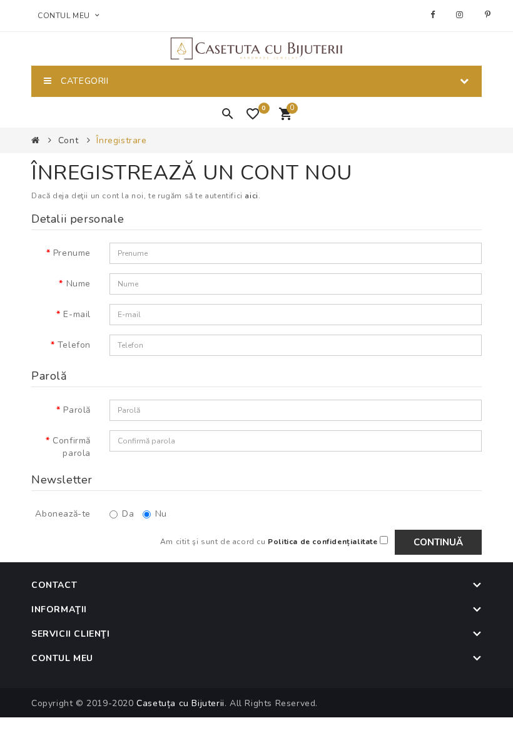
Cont (68, 140)
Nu (161, 514)
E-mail (77, 314)
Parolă (77, 410)
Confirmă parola (72, 447)
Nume (78, 284)
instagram (461, 15)
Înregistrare (121, 140)
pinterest (489, 15)
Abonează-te (63, 514)
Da (128, 514)
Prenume (72, 253)
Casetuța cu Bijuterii (180, 703)
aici (251, 196)
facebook (434, 15)
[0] (255, 117)
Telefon (74, 345)
